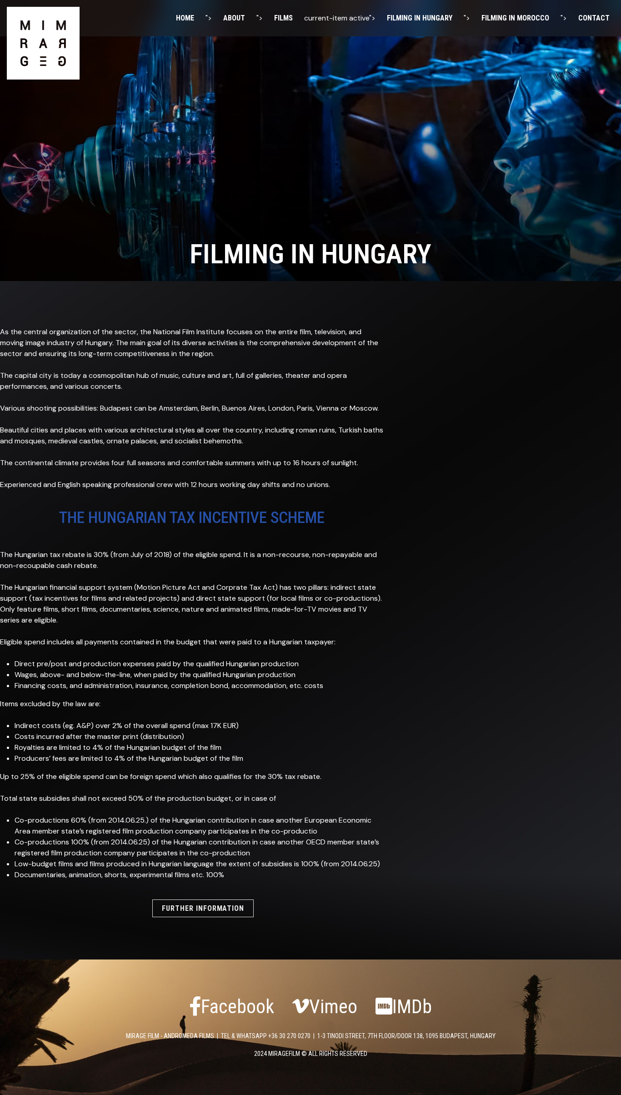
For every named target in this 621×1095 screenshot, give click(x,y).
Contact (594, 18)
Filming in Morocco (515, 18)
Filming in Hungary (419, 18)
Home (185, 18)
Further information (203, 908)
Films (283, 18)
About (234, 18)
